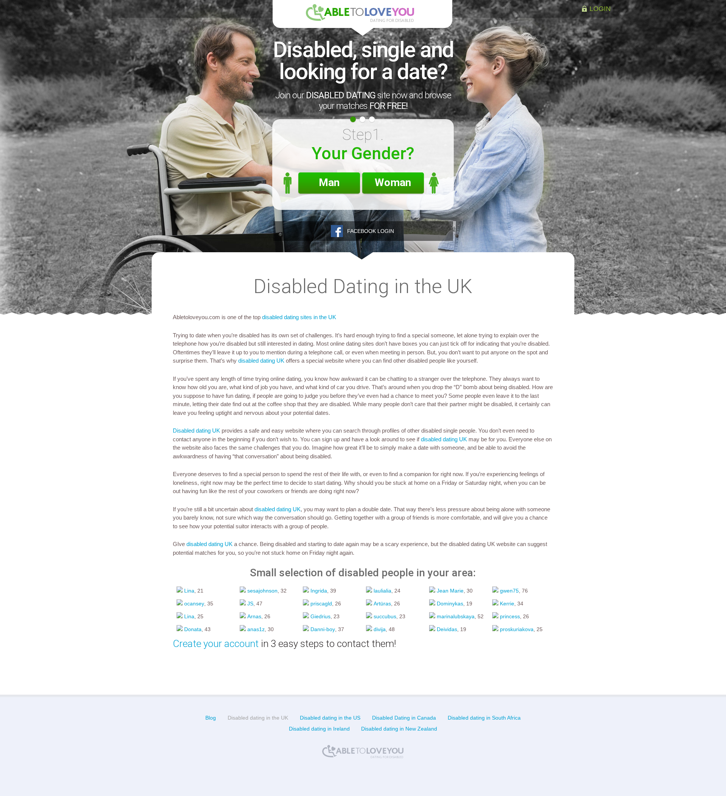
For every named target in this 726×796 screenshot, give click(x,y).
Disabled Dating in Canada (404, 718)
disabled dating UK (261, 360)
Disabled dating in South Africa (484, 718)
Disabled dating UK (196, 430)
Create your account (216, 643)
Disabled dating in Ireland (319, 729)
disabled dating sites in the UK (299, 317)
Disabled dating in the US (330, 718)
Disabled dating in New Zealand (399, 729)
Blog (210, 718)
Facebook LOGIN (370, 231)
